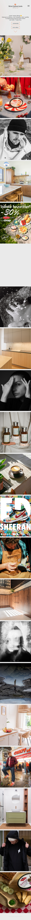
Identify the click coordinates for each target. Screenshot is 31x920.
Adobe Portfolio (18, 916)
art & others (15, 27)
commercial (15, 23)
